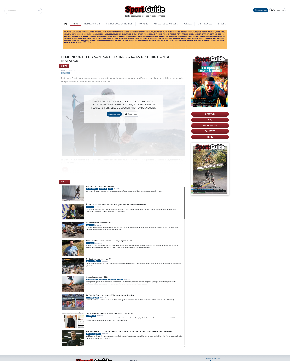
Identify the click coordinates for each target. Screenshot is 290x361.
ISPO (210, 120)
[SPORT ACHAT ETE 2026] (145, 39)
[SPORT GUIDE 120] (210, 169)
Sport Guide (145, 10)
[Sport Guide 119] (210, 81)
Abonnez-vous (261, 10)
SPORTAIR (210, 114)
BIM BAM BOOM (210, 125)
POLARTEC (210, 131)
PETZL (210, 137)
